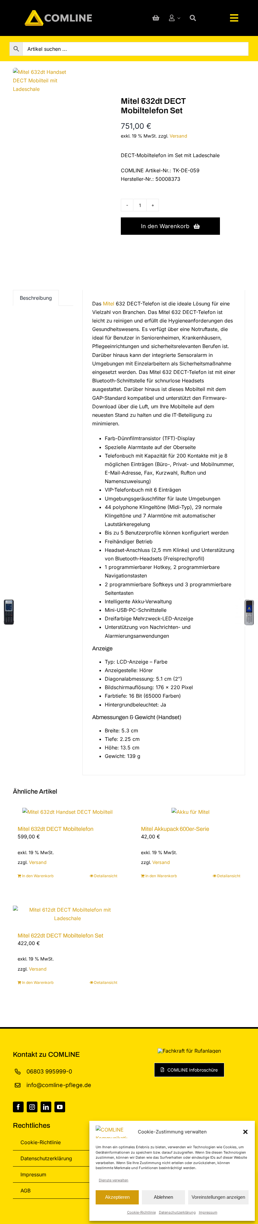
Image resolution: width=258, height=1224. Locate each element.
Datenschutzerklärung (177, 1212)
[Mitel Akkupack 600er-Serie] (190, 812)
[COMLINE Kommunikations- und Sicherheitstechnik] (58, 12)
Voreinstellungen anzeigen (218, 1197)
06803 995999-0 (49, 1071)
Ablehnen (163, 1197)
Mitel (108, 303)
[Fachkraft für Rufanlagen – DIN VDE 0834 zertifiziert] (189, 1051)
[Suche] (193, 18)
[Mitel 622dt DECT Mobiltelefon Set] (67, 914)
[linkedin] (46, 1107)
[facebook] (18, 1107)
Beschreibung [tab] (36, 298)
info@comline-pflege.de (58, 1085)
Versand (178, 136)
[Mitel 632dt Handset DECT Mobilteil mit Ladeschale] (46, 81)
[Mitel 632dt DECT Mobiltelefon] (67, 812)
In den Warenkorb (165, 226)
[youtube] (59, 1107)
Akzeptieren (117, 1197)
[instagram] (32, 1107)
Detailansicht (105, 876)
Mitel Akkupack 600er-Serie (175, 829)
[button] (245, 1132)
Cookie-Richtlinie (141, 1212)
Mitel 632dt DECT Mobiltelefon (55, 829)
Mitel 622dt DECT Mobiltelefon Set (60, 935)
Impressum (208, 1212)
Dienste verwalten (113, 1180)
